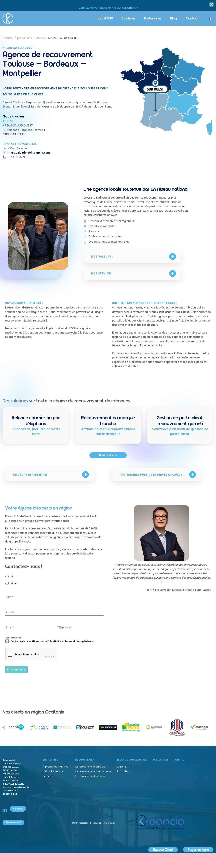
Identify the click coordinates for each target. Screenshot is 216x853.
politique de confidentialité (45, 641)
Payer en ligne (198, 849)
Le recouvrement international (93, 771)
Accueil (7, 38)
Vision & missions (53, 771)
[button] (4, 728)
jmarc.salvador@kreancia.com (28, 152)
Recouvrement (85, 760)
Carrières (48, 776)
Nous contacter (108, 455)
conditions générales (81, 641)
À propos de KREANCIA (30, 38)
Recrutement (13, 822)
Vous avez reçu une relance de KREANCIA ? (108, 8)
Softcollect (122, 771)
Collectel (121, 766)
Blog (173, 18)
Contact (192, 18)
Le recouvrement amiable (90, 766)
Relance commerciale (131, 760)
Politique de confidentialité (102, 823)
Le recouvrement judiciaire (90, 776)
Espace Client (163, 849)
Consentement (13, 637)
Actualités (160, 760)
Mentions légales (80, 823)
